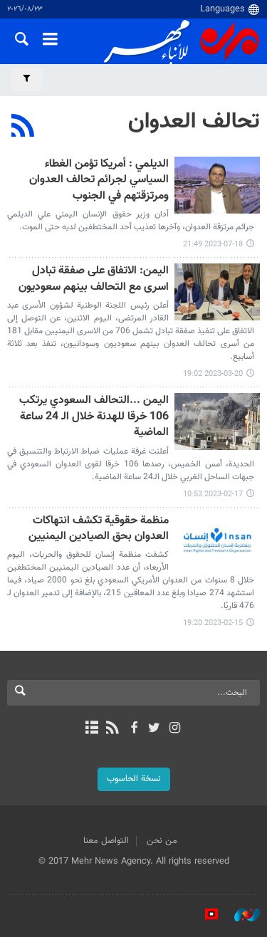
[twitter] (154, 729)
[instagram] (175, 729)
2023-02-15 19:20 (213, 623)
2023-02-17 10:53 (213, 494)
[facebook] (133, 729)
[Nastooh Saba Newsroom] (240, 915)
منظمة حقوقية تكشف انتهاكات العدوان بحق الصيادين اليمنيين (98, 529)
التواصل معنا (106, 841)
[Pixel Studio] (204, 915)
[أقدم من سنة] (217, 185)
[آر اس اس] (113, 729)
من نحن (162, 841)
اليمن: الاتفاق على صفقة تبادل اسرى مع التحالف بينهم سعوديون (94, 279)
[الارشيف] (92, 729)
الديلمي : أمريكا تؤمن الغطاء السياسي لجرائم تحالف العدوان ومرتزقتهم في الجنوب (99, 181)
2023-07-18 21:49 (213, 245)
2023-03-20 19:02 (213, 374)
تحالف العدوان (194, 122)
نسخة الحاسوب (134, 779)
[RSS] (23, 127)
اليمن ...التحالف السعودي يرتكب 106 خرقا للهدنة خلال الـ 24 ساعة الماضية (94, 417)
